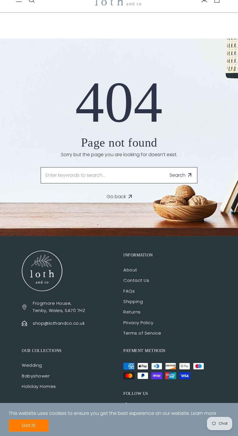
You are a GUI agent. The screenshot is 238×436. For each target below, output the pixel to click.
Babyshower (36, 376)
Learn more (203, 413)
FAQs (129, 291)
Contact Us (136, 280)
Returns (132, 312)
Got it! (28, 425)
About (130, 270)
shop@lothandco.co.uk (59, 323)
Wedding (32, 365)
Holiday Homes (39, 386)
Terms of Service (142, 333)
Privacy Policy (138, 323)
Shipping (133, 301)
